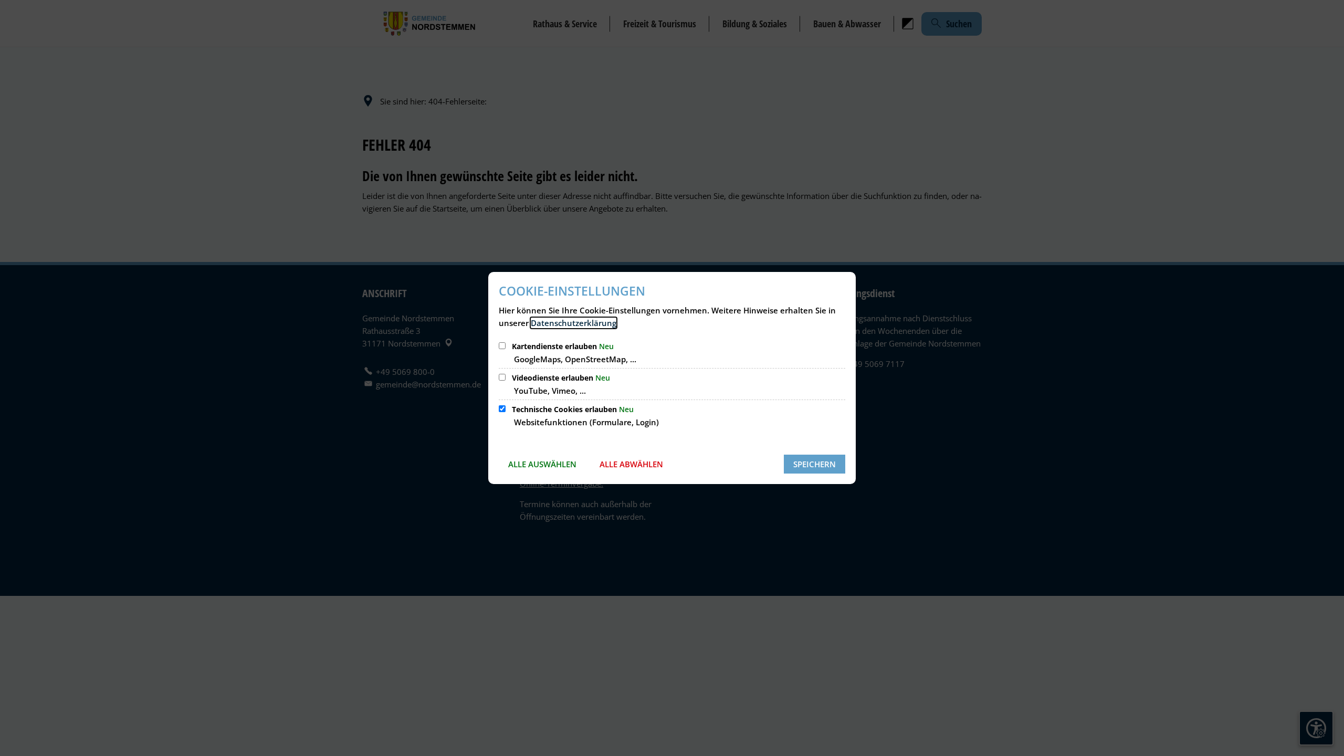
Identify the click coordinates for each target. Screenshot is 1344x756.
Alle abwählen (631, 464)
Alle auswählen (542, 464)
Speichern (814, 464)
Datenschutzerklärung (573, 323)
